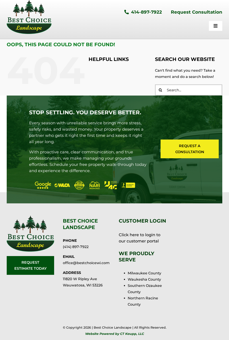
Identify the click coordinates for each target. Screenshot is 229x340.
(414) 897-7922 (76, 247)
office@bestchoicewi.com (86, 263)
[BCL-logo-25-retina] (30, 217)
